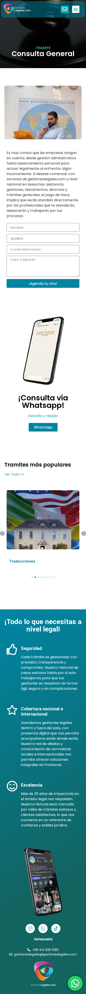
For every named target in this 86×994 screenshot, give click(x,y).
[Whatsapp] (43, 928)
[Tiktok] (55, 928)
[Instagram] (30, 928)
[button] (75, 9)
